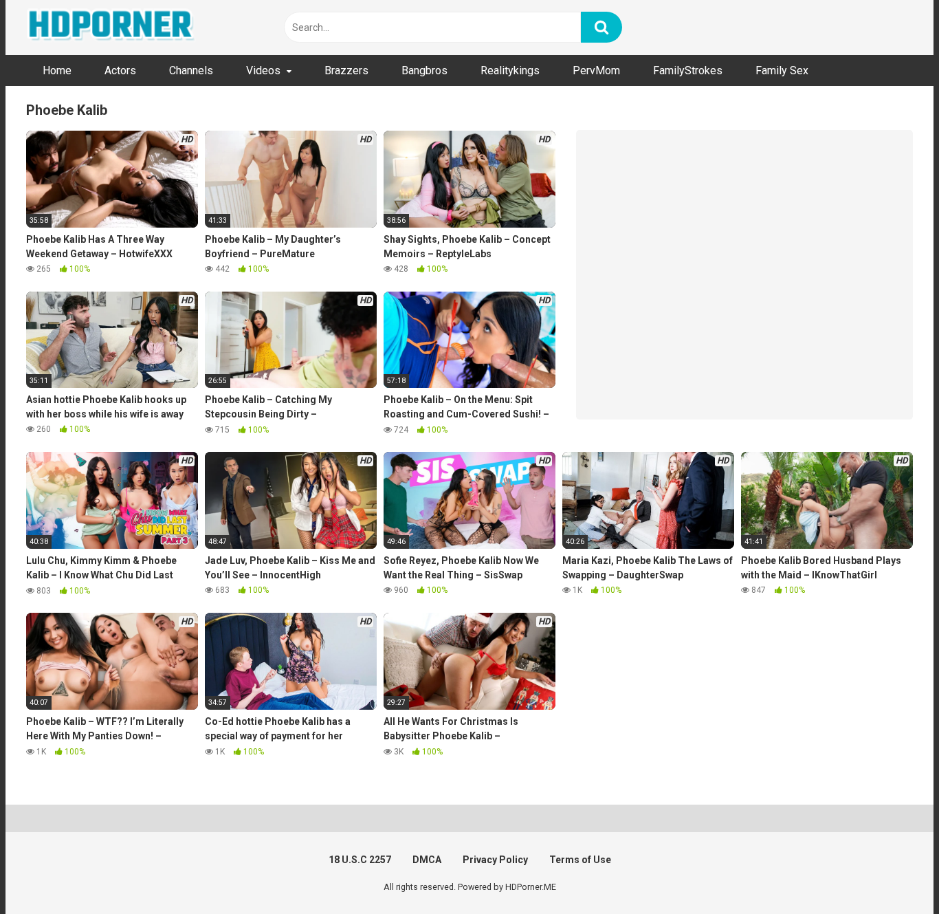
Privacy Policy (495, 859)
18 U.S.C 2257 (360, 859)
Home (57, 70)
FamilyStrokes (687, 70)
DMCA (426, 859)
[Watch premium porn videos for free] (112, 27)
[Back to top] (893, 872)
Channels (191, 70)
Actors (120, 70)
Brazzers (346, 70)
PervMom (596, 70)
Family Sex (781, 70)
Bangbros (424, 70)
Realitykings (510, 70)
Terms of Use (580, 859)
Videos (263, 70)
